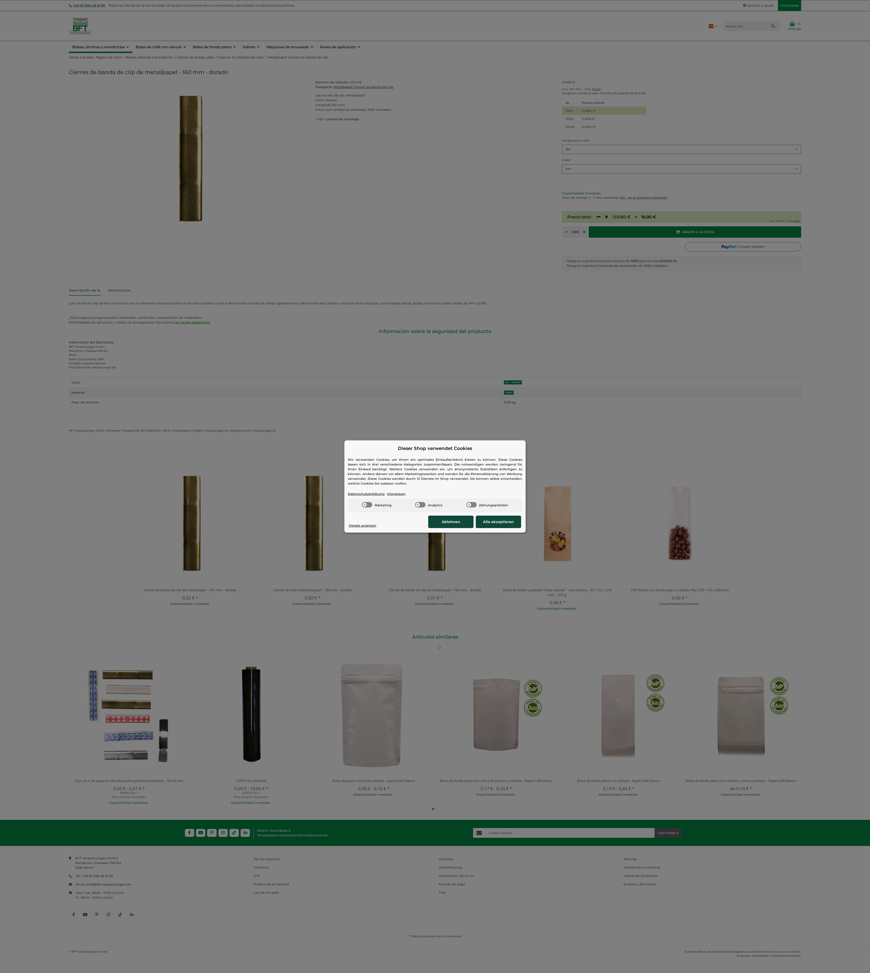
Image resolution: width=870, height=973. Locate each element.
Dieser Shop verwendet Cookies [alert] (435, 448)
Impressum (396, 494)
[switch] (367, 504)
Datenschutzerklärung (366, 494)
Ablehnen (451, 522)
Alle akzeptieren (498, 522)
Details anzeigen (362, 526)
